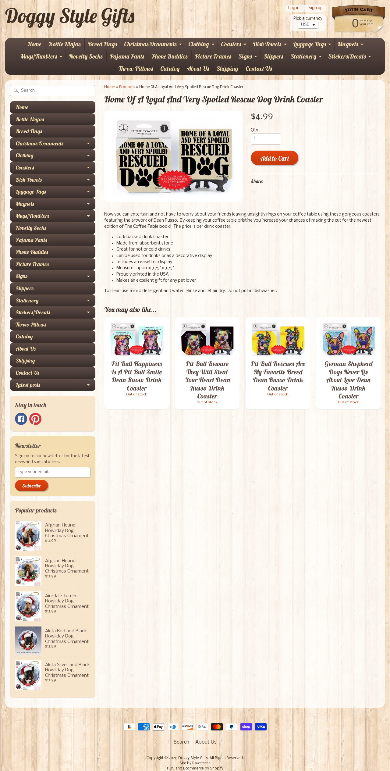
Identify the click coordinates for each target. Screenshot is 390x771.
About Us (198, 68)
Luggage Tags (309, 44)
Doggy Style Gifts (69, 15)
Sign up (315, 8)
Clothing (198, 44)
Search (181, 742)
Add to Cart (274, 158)
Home (34, 44)
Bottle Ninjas (64, 44)
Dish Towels (267, 44)
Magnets (348, 44)
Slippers (273, 56)
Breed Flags (102, 44)
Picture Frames (213, 56)
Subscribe (31, 486)
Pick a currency (307, 18)
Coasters (231, 44)
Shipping (227, 68)
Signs (245, 56)
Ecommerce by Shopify (203, 768)
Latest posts (28, 384)
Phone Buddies (169, 56)
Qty (254, 130)
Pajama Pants (127, 56)
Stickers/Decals (347, 56)
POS (171, 768)
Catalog (170, 68)
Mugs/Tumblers (38, 56)
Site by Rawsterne (195, 763)
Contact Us (259, 68)
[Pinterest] (35, 419)
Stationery (303, 56)
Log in (294, 8)
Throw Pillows (136, 68)
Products (127, 87)
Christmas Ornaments (150, 44)
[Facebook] (21, 419)
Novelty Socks (85, 56)
